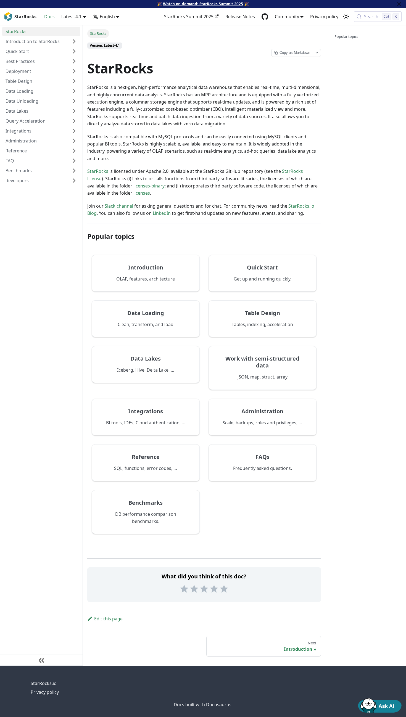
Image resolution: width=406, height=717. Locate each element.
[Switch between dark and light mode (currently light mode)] (346, 16)
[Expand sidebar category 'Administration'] (74, 140)
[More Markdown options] (317, 53)
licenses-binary (149, 186)
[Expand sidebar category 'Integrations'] (74, 130)
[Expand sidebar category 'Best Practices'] (74, 61)
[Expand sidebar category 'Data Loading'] (74, 91)
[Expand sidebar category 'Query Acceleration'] (74, 121)
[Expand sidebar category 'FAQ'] (74, 160)
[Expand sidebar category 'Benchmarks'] (74, 170)
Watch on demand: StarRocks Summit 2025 (203, 3)
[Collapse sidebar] (41, 660)
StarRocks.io (44, 683)
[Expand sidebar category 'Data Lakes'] (74, 111)
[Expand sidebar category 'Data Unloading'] (74, 101)
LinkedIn (162, 213)
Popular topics (346, 36)
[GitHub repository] (264, 16)
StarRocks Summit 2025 (188, 17)
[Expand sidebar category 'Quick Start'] (74, 51)
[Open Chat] (380, 705)
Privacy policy (324, 17)
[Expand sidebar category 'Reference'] (74, 150)
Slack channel (119, 206)
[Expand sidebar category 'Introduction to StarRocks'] (74, 41)
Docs (49, 17)
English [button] (107, 17)
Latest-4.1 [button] (71, 17)
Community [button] (287, 17)
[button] (41, 180)
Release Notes (240, 17)
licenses (141, 193)
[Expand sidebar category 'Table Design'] (74, 81)
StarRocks (97, 171)
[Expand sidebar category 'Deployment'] (74, 71)
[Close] (399, 4)
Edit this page (108, 619)
